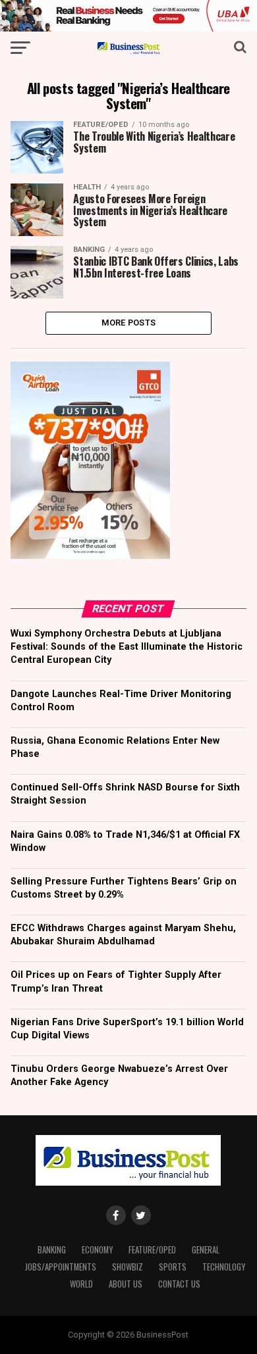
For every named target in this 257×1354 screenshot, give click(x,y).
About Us (125, 1284)
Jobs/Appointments (60, 1267)
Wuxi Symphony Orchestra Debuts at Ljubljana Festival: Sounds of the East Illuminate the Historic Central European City (127, 646)
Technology (223, 1267)
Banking (52, 1250)
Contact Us (179, 1284)
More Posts (128, 322)
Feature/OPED (152, 1250)
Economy (97, 1250)
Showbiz (127, 1267)
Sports (172, 1267)
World (81, 1284)
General (205, 1250)
